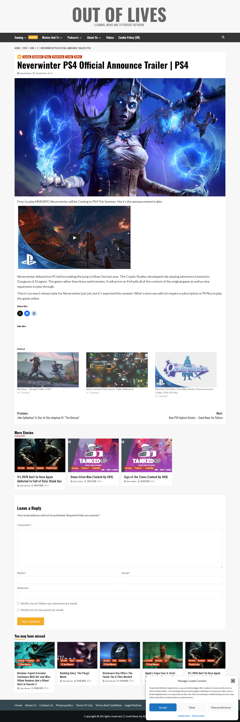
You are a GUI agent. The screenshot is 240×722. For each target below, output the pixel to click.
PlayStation (58, 56)
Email (126, 572)
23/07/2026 (91, 481)
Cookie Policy (184, 715)
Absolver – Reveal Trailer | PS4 (34, 389)
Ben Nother (78, 481)
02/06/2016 (41, 73)
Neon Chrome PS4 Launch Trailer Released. (110, 389)
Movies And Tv (50, 37)
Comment (24, 524)
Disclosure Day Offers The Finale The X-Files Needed (117, 675)
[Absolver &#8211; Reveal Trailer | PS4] (50, 369)
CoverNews (131, 716)
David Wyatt (25, 73)
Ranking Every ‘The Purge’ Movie (75, 675)
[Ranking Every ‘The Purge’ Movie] (77, 655)
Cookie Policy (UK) (129, 37)
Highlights (38, 56)
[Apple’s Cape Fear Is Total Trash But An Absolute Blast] (163, 655)
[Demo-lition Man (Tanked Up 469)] (93, 455)
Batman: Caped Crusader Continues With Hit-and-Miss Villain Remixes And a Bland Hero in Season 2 (33, 678)
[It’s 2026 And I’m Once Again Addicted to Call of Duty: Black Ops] (40, 455)
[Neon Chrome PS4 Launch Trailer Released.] (119, 369)
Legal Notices (133, 705)
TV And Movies (24, 664)
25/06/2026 (145, 481)
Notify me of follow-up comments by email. (49, 603)
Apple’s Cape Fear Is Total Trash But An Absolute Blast (161, 675)
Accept (163, 707)
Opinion (40, 468)
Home (18, 705)
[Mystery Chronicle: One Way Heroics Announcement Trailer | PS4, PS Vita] (188, 369)
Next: (196, 415)
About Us (92, 37)
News (48, 56)
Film (71, 660)
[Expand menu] (25, 37)
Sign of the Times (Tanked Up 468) (146, 477)
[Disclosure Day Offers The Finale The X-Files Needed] (120, 655)
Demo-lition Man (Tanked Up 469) (92, 477)
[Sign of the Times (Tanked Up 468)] (146, 455)
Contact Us (46, 705)
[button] (233, 681)
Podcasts (73, 37)
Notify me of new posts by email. (42, 609)
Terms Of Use (84, 705)
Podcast (85, 468)
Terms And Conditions (108, 705)
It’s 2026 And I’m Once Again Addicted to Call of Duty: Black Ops (39, 479)
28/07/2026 (38, 485)
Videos (110, 37)
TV (38, 660)
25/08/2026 (38, 688)
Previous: (48, 415)
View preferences (221, 707)
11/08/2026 (123, 680)
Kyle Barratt (25, 486)
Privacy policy (198, 715)
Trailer (69, 56)
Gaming (26, 37)
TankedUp (96, 468)
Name (22, 572)
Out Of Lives (119, 14)
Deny (192, 707)
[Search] (223, 37)
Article (21, 468)
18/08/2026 (81, 680)
